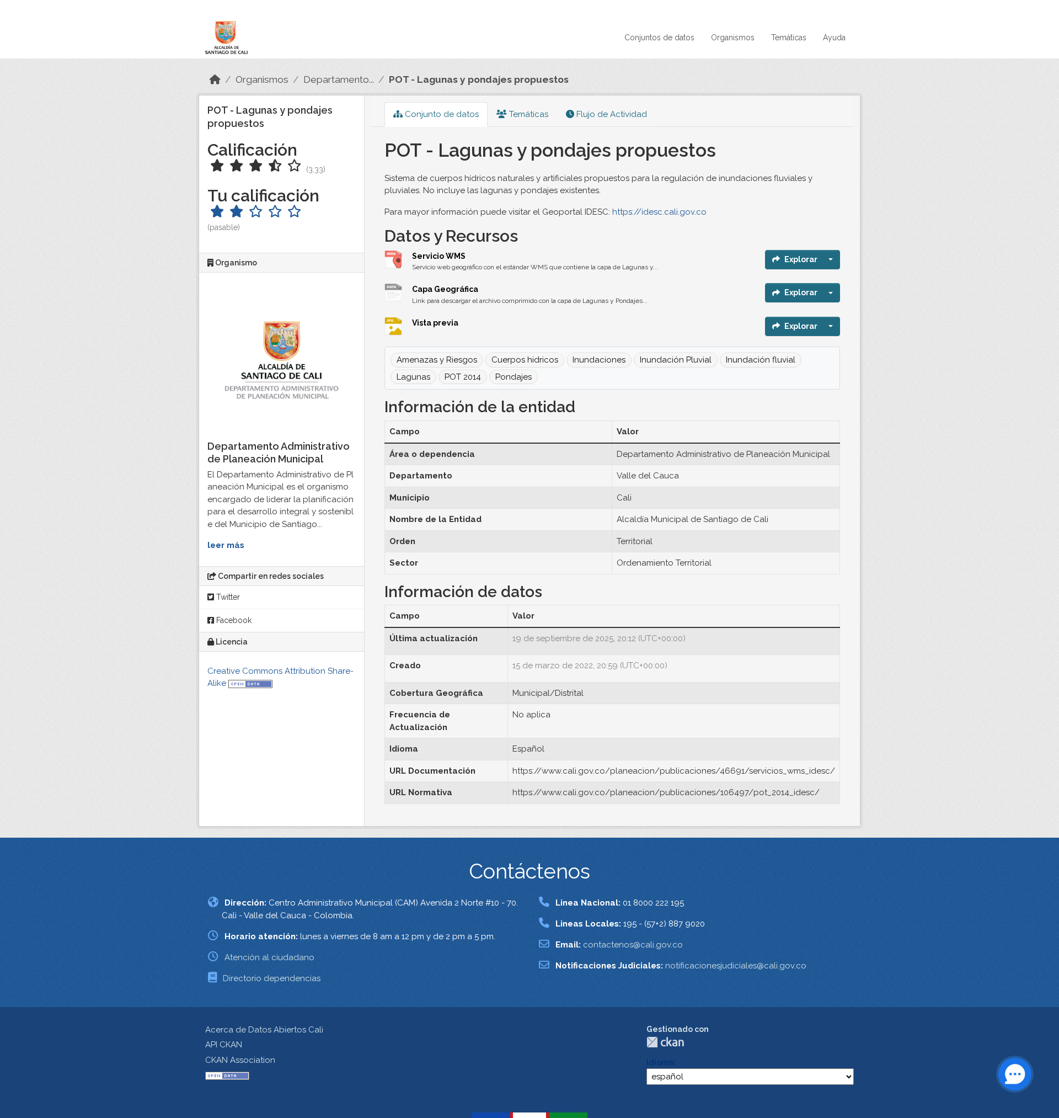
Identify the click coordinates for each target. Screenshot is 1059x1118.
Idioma (660, 1062)
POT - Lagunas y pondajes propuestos (479, 79)
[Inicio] (215, 79)
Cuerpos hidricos (524, 360)
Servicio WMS (439, 256)
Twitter (227, 597)
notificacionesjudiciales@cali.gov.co (735, 966)
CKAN (665, 1042)
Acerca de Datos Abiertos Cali (264, 1030)
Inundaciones (599, 360)
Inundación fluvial (760, 360)
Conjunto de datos (441, 114)
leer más (225, 545)
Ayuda (834, 37)
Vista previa (435, 322)
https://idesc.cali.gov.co (659, 212)
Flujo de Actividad (610, 114)
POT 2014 (463, 377)
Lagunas (413, 377)
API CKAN (223, 1045)
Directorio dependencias (271, 978)
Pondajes (513, 377)
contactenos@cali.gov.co (633, 945)
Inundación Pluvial (676, 360)
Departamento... (338, 79)
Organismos (733, 37)
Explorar (800, 259)
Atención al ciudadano (269, 957)
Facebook (233, 620)
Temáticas (788, 37)
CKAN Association (240, 1060)
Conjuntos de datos (659, 37)
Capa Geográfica (445, 289)
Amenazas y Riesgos (437, 360)
